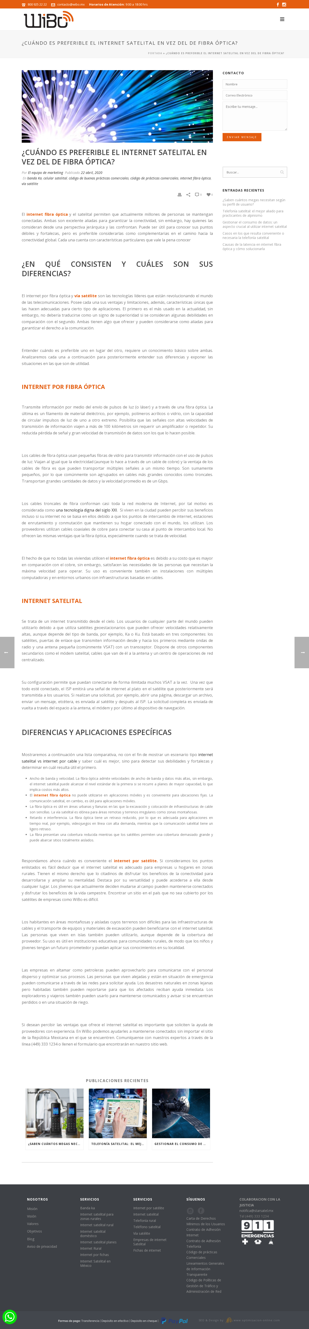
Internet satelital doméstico (92, 1233)
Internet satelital (146, 1214)
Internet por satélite (148, 1208)
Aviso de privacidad (42, 1246)
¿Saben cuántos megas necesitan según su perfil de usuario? (56, 1144)
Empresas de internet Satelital (150, 1241)
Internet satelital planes (98, 1242)
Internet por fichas (94, 1254)
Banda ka (87, 1208)
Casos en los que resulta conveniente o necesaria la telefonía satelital (253, 235)
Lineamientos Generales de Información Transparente (205, 1269)
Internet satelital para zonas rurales (96, 1216)
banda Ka (34, 178)
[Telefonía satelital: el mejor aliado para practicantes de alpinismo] (118, 1113)
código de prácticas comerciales (154, 178)
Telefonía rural (144, 1220)
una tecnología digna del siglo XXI (86, 510)
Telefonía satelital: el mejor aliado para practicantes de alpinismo (119, 1144)
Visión (31, 1216)
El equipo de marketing (45, 172)
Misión (32, 1208)
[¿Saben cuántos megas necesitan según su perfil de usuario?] (55, 1113)
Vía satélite (141, 1233)
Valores (33, 1223)
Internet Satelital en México (95, 1263)
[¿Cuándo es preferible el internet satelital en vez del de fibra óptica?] (117, 106)
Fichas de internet (147, 1250)
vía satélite (30, 183)
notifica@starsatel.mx (256, 1210)
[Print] (180, 194)
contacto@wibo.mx (71, 4)
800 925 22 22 (37, 4)
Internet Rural (90, 1248)
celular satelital (55, 178)
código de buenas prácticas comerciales (99, 178)
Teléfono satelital (147, 1227)
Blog (30, 1239)
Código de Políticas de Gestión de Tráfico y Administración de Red (203, 1285)
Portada (155, 53)
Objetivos (34, 1231)
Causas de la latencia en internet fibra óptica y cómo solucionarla (252, 246)
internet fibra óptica (195, 178)
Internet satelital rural (96, 1225)
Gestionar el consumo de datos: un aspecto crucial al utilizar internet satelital (182, 1144)
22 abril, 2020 (91, 172)
